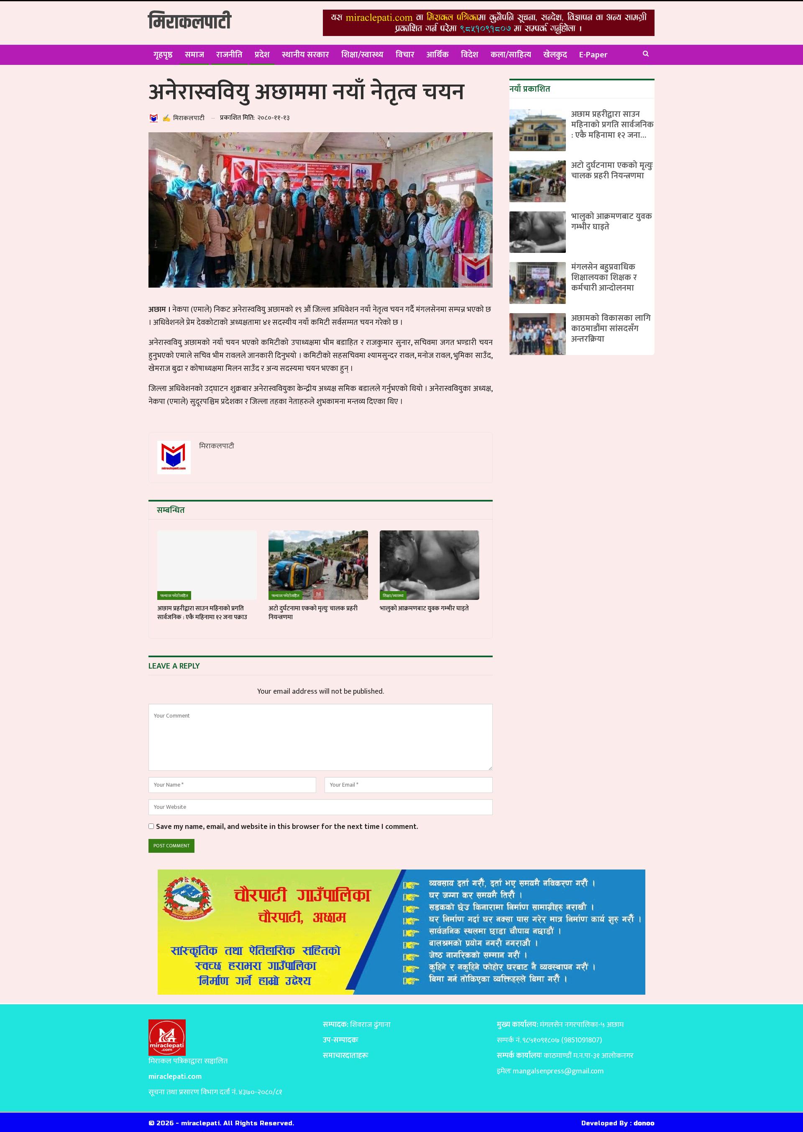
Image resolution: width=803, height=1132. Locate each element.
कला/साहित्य (511, 55)
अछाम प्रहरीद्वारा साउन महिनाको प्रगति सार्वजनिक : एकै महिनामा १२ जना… (612, 124)
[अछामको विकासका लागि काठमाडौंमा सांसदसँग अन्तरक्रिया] (537, 334)
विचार (405, 55)
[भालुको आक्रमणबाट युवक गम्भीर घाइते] (429, 565)
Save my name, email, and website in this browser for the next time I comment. (287, 827)
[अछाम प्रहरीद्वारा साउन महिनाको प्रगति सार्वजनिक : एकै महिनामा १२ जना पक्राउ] (207, 565)
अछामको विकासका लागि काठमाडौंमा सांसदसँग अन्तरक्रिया (611, 328)
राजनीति (229, 55)
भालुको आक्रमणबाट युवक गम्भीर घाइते (611, 221)
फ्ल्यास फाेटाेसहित (174, 595)
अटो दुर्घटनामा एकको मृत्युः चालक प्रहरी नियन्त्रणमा (612, 170)
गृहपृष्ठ (163, 55)
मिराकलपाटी (189, 23)
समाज (194, 55)
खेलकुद (555, 55)
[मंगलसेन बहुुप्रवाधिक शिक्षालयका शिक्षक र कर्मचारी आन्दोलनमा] (537, 283)
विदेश (469, 55)
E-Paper (593, 55)
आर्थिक (438, 55)
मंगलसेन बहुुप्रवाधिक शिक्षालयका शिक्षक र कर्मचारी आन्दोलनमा (604, 277)
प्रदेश (262, 55)
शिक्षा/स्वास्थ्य (362, 55)
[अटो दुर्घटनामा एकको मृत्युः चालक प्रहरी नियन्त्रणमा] (318, 565)
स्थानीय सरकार (305, 55)
